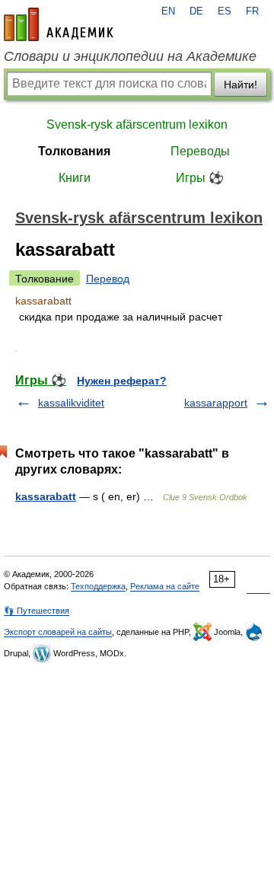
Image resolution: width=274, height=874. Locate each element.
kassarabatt (45, 496)
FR (252, 11)
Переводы (200, 151)
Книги (75, 177)
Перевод (107, 279)
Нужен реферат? (122, 381)
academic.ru (58, 24)
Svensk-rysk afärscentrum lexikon (137, 124)
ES (224, 11)
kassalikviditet (71, 403)
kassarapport (215, 403)
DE (196, 11)
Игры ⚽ (200, 177)
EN (168, 11)
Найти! (240, 84)
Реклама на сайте (164, 586)
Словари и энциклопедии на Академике (130, 56)
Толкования (74, 151)
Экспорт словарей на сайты (58, 631)
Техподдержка (98, 586)
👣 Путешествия (36, 610)
